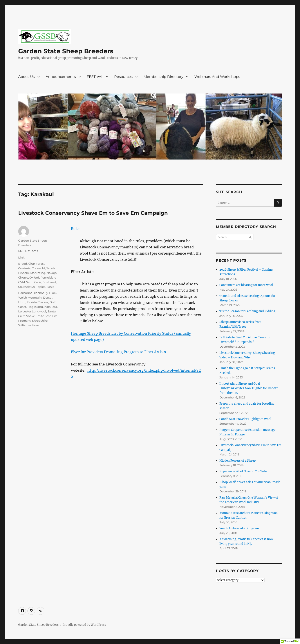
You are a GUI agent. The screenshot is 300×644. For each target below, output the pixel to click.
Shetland (49, 282)
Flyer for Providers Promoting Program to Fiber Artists (118, 352)
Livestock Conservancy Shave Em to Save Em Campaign (93, 213)
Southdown (26, 286)
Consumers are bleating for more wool (246, 285)
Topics (40, 286)
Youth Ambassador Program (239, 528)
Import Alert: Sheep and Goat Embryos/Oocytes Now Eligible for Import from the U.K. (248, 388)
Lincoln (23, 273)
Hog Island (35, 306)
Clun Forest (36, 263)
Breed (22, 263)
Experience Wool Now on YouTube (243, 471)
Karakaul (50, 306)
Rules (75, 228)
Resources (123, 77)
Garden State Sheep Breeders (65, 51)
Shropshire (40, 320)
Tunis (50, 286)
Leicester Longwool (32, 311)
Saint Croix (34, 282)
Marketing (37, 273)
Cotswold (38, 268)
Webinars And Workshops (217, 77)
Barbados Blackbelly (33, 293)
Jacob (50, 268)
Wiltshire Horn (28, 325)
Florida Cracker (37, 302)
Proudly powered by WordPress (84, 625)
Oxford (34, 277)
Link (21, 257)
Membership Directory (163, 77)
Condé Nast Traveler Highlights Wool (245, 419)
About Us (26, 77)
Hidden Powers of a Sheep (237, 460)
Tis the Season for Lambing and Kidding (247, 311)
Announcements (61, 77)
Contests (24, 268)
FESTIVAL (95, 77)
